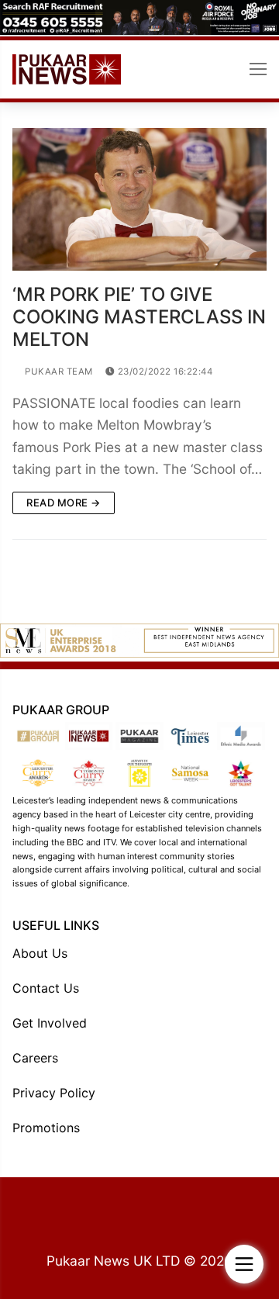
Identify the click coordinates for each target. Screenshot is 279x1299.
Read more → (63, 502)
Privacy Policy (53, 1092)
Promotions (46, 1127)
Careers (35, 1058)
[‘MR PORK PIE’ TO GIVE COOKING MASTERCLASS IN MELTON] (139, 199)
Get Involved (49, 1023)
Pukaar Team (57, 371)
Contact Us (45, 988)
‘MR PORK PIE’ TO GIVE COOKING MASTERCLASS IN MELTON (139, 317)
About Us (39, 953)
